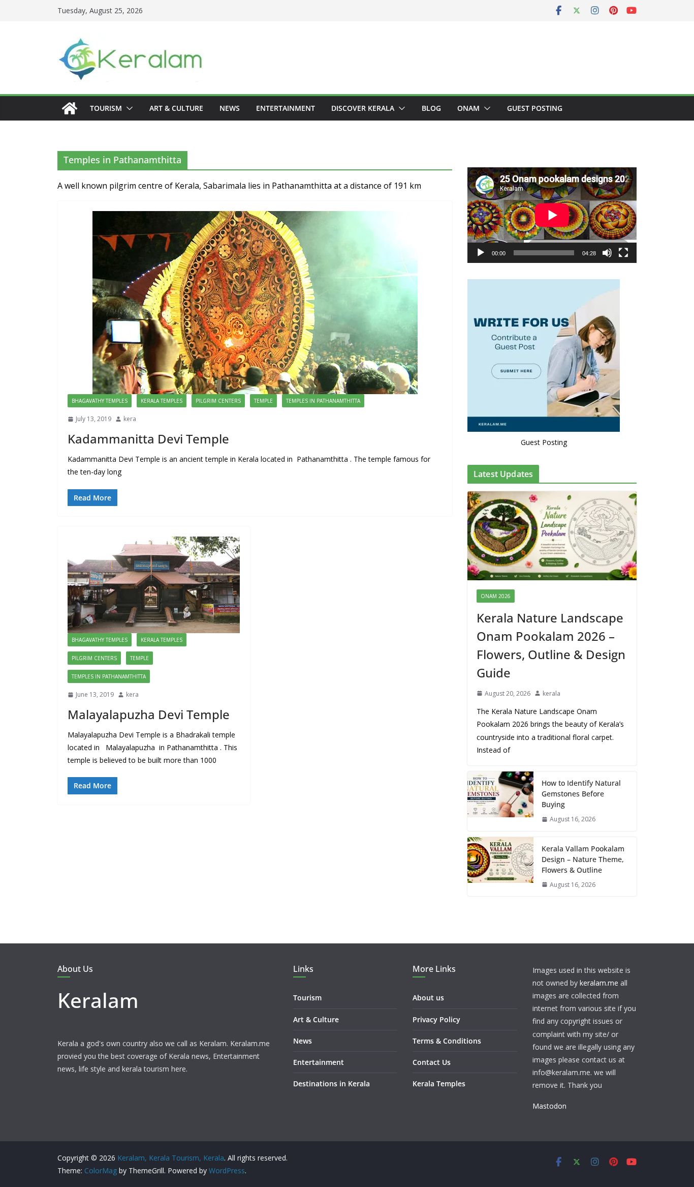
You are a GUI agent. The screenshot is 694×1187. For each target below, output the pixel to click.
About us (428, 997)
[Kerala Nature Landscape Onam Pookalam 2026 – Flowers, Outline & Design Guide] (552, 535)
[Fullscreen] (623, 253)
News (229, 108)
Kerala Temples (161, 400)
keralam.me (599, 983)
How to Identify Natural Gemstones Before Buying (581, 793)
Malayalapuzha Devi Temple (149, 714)
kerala (551, 693)
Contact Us (432, 1062)
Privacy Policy (436, 1019)
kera (129, 418)
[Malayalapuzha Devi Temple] (154, 585)
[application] (552, 214)
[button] (127, 108)
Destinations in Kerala (331, 1083)
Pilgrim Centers (218, 400)
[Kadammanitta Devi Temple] (255, 302)
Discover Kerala (362, 108)
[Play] (481, 253)
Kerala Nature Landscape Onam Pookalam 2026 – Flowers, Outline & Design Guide (551, 645)
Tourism (106, 108)
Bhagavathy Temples (100, 400)
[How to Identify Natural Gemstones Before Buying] (500, 801)
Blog (431, 108)
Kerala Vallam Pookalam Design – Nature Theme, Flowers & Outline (583, 859)
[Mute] (607, 253)
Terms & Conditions (447, 1041)
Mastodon (549, 1106)
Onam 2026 (496, 596)
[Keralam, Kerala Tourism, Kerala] (69, 108)
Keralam (98, 1000)
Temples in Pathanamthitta (323, 400)
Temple (263, 400)
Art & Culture (176, 108)
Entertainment (285, 108)
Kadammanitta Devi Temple (148, 438)
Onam (468, 108)
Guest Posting (534, 108)
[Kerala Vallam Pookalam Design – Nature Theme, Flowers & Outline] (500, 867)
